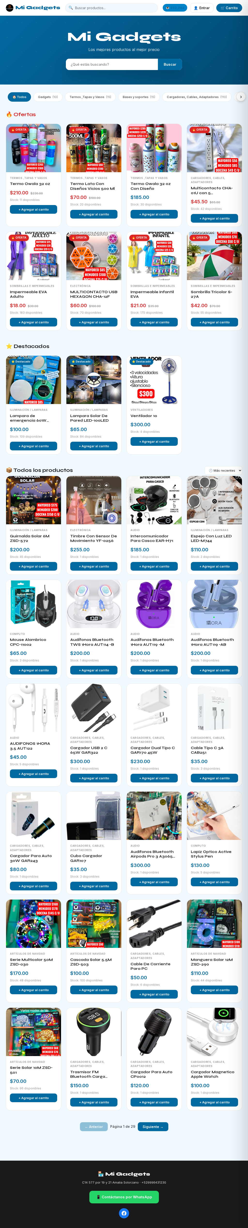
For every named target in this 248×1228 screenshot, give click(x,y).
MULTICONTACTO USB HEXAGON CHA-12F (93, 294)
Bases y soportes (139, 97)
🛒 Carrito (229, 8)
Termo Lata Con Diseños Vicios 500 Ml (92, 186)
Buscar (170, 64)
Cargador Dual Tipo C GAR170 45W (153, 750)
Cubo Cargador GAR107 (86, 858)
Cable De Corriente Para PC (150, 966)
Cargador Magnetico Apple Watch (212, 1074)
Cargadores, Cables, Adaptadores (197, 97)
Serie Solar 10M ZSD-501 (31, 1070)
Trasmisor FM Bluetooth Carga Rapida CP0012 (87, 1074)
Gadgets (48, 97)
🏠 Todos (19, 97)
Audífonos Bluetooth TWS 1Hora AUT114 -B (92, 642)
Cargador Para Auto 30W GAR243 (31, 858)
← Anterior (94, 1127)
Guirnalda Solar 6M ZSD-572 (29, 538)
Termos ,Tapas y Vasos (90, 97)
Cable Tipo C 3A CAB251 (207, 750)
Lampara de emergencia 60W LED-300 (28, 418)
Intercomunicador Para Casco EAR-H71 (152, 538)
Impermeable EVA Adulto (28, 294)
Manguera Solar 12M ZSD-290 (212, 962)
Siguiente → (153, 1127)
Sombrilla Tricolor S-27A (211, 294)
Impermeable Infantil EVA (152, 294)
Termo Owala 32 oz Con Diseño (151, 186)
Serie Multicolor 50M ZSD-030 (31, 962)
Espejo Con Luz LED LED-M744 (211, 538)
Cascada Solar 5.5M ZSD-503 (91, 962)
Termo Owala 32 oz (30, 184)
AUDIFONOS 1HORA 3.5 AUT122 (30, 746)
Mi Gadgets (38, 8)
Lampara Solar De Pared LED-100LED (89, 418)
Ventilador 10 (144, 416)
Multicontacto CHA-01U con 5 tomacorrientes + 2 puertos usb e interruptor (212, 190)
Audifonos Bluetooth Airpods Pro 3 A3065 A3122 (152, 854)
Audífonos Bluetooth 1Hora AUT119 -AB (212, 642)
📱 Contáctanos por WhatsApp (124, 1197)
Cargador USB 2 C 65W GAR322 (88, 750)
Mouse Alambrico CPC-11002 (28, 642)
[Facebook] (124, 1213)
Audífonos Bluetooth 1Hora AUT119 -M (152, 642)
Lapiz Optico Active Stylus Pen (211, 854)
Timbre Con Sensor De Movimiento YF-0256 (93, 538)
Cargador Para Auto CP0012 (151, 1074)
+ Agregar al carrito (33, 209)
